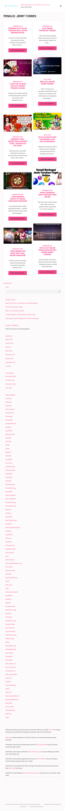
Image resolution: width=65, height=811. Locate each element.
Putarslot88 (8, 416)
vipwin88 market (10, 549)
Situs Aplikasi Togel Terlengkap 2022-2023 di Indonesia (47, 139)
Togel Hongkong (10, 685)
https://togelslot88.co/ (12, 699)
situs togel (47, 79)
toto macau (8, 463)
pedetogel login (10, 466)
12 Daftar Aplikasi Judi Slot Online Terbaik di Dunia (17, 86)
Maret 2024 (8, 339)
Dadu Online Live (10, 663)
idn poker (8, 613)
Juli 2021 (8, 366)
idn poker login (10, 624)
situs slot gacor (10, 409)
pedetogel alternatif (11, 592)
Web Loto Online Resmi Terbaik (14, 311)
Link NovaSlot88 (10, 495)
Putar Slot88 (9, 653)
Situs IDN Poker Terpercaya (31, 773)
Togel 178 (8, 692)
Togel (7, 717)
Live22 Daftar (9, 706)
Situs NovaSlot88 (10, 499)
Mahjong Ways (9, 638)
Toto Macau (8, 567)
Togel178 (8, 452)
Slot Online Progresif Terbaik (13, 307)
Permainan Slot (18, 26)
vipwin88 (8, 427)
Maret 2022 (8, 351)
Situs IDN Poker (40, 759)
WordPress (41, 806)
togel (7, 556)
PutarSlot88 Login (10, 506)
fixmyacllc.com (10, 545)
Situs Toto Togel (10, 570)
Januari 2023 (9, 343)
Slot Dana (8, 513)
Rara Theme (23, 806)
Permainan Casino (17, 194)
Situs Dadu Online (41, 744)
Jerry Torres (52, 71)
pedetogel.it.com (10, 671)
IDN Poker (8, 574)
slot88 (7, 448)
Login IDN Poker (10, 631)
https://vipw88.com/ (11, 577)
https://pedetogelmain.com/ (13, 563)
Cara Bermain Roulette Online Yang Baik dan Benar (17, 199)
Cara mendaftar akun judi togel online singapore (18, 253)
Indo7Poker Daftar (11, 635)
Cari (7, 287)
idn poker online (10, 606)
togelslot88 (8, 431)
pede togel (8, 585)
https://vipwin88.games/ (12, 527)
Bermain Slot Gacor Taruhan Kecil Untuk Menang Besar (17, 30)
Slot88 (7, 445)
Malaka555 (8, 524)
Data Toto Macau (10, 667)
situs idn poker (10, 560)
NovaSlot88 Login (10, 502)
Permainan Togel (17, 137)
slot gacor (8, 538)
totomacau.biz (9, 413)
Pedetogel (8, 398)
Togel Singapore (10, 395)
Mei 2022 (8, 347)
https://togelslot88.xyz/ (12, 696)
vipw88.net (8, 542)
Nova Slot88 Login (10, 488)
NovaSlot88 (8, 491)
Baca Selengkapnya (17, 50)
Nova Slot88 (52, 729)
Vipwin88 (8, 441)
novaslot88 (8, 459)
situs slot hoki (9, 552)
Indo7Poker (8, 617)
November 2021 (10, 354)
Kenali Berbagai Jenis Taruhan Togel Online (47, 195)
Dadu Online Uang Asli (35, 751)
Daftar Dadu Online (11, 674)
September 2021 (10, 362)
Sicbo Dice (8, 678)
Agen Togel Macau (11, 520)
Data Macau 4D (10, 628)
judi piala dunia (10, 434)
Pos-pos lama (8, 283)
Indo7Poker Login (10, 610)
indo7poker (8, 703)
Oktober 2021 (9, 358)
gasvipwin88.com (10, 423)
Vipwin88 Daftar (10, 710)
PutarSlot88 (8, 656)
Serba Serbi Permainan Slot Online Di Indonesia (35, 5)
